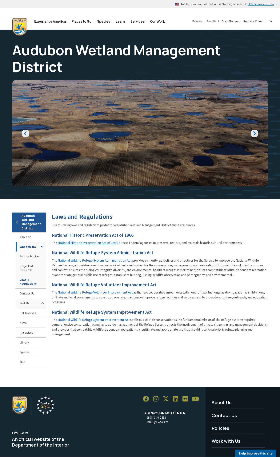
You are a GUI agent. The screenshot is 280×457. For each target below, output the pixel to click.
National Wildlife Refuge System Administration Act (95, 260)
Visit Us (24, 303)
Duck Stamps (230, 21)
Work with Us (226, 441)
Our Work (157, 21)
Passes (197, 21)
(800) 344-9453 (156, 417)
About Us (25, 237)
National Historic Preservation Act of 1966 (88, 242)
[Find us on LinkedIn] (177, 399)
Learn (120, 21)
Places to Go (81, 21)
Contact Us (27, 293)
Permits (212, 21)
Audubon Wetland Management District (31, 222)
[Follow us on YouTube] (197, 399)
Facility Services (30, 256)
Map (22, 362)
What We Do (28, 247)
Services (137, 21)
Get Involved (28, 313)
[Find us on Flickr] (186, 399)
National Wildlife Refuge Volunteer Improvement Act (95, 292)
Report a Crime (252, 21)
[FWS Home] (19, 27)
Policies (220, 428)
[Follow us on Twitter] (167, 399)
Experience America (50, 21)
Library (24, 342)
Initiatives (26, 332)
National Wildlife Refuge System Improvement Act (94, 319)
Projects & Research (26, 268)
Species (103, 21)
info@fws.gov (157, 422)
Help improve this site (255, 453)
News (23, 323)
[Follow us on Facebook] (147, 399)
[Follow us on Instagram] (157, 399)
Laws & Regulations (28, 281)
